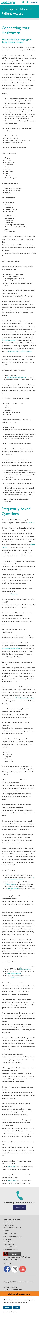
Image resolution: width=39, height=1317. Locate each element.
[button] (11, 1312)
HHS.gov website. (25, 969)
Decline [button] (7, 1307)
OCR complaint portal (14, 973)
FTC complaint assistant (18, 978)
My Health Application (8, 340)
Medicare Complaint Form (12, 1228)
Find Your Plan (8, 1223)
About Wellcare (8, 1244)
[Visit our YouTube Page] (22, 1269)
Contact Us (31, 523)
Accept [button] (16, 1307)
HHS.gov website (10, 884)
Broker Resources (9, 1233)
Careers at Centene (10, 1247)
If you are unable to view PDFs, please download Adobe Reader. (16, 1258)
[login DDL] (27, 2)
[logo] (8, 2)
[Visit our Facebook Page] (7, 1269)
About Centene (8, 1242)
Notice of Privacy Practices (12, 1289)
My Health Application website (16, 377)
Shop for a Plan (8, 1225)
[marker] (23, 2)
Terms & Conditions (10, 1287)
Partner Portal (12, 1166)
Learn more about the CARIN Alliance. (20, 351)
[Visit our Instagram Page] (15, 1269)
